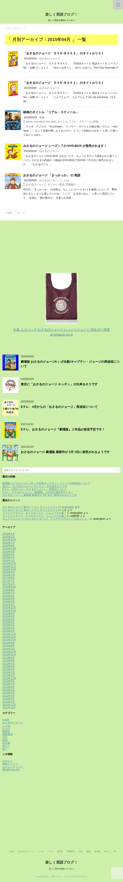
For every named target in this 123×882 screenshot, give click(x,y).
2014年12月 (9, 634)
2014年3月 (8, 648)
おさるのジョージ (49, 58)
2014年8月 (8, 645)
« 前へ (10, 212)
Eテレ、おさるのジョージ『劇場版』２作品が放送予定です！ (63, 429)
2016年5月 (8, 598)
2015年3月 (8, 628)
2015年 (17, 28)
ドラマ (6, 728)
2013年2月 (8, 672)
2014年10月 (9, 639)
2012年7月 (8, 684)
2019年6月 (8, 554)
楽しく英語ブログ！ (61, 14)
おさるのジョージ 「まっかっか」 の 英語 (51, 175)
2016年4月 (8, 601)
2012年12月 (9, 678)
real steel (51, 121)
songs (5, 719)
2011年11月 (9, 707)
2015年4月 (8, 625)
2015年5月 (8, 622)
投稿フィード (10, 763)
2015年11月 (9, 607)
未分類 (6, 743)
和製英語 (7, 734)
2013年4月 (8, 666)
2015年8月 (8, 616)
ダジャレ (53, 184)
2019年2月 (8, 557)
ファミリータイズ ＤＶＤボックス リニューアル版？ (34, 513)
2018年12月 (9, 563)
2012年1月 (8, 701)
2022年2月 (8, 537)
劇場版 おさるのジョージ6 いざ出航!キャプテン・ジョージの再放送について (46, 483)
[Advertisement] (26, 248)
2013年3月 (8, 669)
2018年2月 (8, 575)
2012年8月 (8, 681)
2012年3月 (8, 696)
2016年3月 (8, 604)
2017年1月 (8, 584)
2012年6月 (8, 687)
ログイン (7, 761)
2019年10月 (9, 548)
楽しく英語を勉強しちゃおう (61, 869)
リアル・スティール (80, 121)
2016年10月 (9, 586)
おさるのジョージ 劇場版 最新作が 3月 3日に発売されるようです (65, 452)
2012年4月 (8, 692)
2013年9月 (8, 657)
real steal (39, 121)
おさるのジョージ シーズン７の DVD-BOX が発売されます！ (65, 145)
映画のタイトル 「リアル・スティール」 (51, 112)
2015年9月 (8, 613)
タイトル (62, 121)
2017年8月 (8, 578)
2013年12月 (9, 651)
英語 (61, 184)
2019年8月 (8, 551)
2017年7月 (8, 581)
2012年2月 (8, 698)
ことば (65, 180)
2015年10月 (9, 610)
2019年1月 (8, 560)
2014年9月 (8, 643)
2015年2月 (8, 631)
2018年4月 (8, 572)
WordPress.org (10, 769)
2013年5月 (8, 663)
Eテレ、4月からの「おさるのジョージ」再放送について (59, 406)
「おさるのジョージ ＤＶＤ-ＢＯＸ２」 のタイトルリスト (63, 53)
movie (29, 121)
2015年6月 (8, 619)
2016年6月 (8, 595)
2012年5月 (8, 690)
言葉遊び (71, 184)
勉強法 (6, 731)
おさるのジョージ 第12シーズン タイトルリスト (30, 507)
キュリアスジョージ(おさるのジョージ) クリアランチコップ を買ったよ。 (45, 518)
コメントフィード (12, 766)
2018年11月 (9, 566)
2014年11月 (9, 637)
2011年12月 (9, 704)
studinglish (68, 507)
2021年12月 (9, 539)
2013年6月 (8, 660)
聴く (5, 749)
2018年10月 (9, 569)
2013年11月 (9, 654)
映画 (42, 117)
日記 (5, 737)
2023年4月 (8, 533)
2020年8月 (8, 545)
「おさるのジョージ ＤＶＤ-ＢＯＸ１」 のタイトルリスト (63, 82)
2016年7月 (8, 592)
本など (6, 746)
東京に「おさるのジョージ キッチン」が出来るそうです (59, 384)
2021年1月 (8, 542)
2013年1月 (8, 675)
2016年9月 (8, 590)
